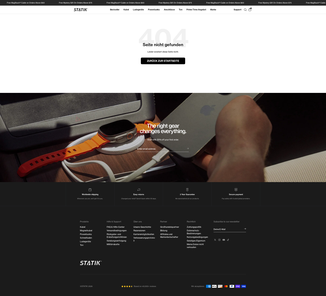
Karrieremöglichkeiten (143, 234)
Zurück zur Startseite (163, 60)
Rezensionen (139, 230)
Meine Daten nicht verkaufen (195, 245)
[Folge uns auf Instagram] (219, 239)
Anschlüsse (169, 9)
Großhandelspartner (169, 227)
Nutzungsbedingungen (197, 237)
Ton (180, 9)
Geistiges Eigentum (196, 240)
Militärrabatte (113, 244)
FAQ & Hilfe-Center (116, 227)
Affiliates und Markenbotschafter (169, 235)
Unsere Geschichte (142, 227)
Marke (213, 9)
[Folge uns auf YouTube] (223, 239)
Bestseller (114, 9)
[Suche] (245, 9)
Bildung (163, 230)
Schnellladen (86, 237)
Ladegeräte (138, 9)
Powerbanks (154, 9)
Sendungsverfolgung (116, 240)
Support (237, 9)
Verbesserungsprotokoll (144, 239)
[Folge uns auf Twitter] (215, 239)
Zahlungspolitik (194, 227)
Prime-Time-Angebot (196, 9)
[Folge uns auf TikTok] (228, 239)
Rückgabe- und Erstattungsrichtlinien (117, 235)
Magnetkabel (86, 230)
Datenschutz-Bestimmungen (194, 232)
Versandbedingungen (117, 230)
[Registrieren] (245, 229)
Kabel (126, 9)
